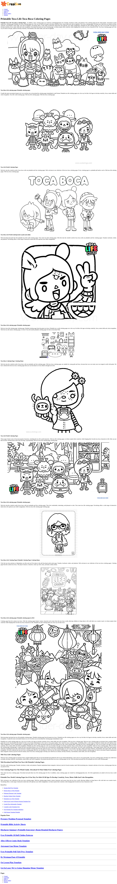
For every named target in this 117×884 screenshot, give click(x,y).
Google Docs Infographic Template (13, 804)
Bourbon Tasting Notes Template (12, 796)
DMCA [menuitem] (6, 12)
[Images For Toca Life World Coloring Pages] (58, 131)
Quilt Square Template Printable (12, 812)
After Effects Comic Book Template (15, 841)
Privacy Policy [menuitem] (7, 13)
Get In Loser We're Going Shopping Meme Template (22, 868)
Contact (6, 876)
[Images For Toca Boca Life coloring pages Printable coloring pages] (58, 59)
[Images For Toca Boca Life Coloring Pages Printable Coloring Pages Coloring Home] (58, 533)
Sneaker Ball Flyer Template (11, 788)
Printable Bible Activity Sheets (13, 824)
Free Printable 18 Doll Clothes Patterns (17, 835)
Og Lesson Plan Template (11, 862)
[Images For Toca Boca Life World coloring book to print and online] (58, 203)
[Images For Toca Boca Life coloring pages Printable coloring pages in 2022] (58, 591)
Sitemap (6, 882)
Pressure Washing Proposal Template (16, 819)
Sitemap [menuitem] (6, 15)
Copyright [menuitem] (6, 10)
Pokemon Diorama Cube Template (12, 793)
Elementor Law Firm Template (11, 798)
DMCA (6, 879)
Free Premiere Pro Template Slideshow (13, 809)
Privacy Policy (7, 880)
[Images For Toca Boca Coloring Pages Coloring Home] (58, 345)
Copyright (6, 877)
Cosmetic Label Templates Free (12, 807)
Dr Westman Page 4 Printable (13, 857)
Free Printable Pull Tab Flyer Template (17, 852)
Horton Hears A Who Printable (11, 790)
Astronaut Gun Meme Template (14, 846)
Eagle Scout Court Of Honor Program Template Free (17, 801)
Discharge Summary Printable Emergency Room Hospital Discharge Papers (32, 830)
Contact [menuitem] (6, 9)
